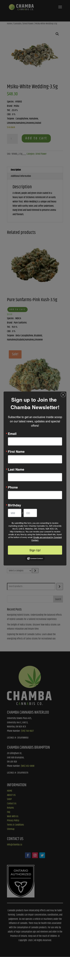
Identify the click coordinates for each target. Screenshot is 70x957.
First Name (16, 451)
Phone (13, 487)
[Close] (63, 395)
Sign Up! (35, 550)
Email (12, 433)
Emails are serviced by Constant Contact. (46, 538)
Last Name (16, 469)
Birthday (14, 505)
